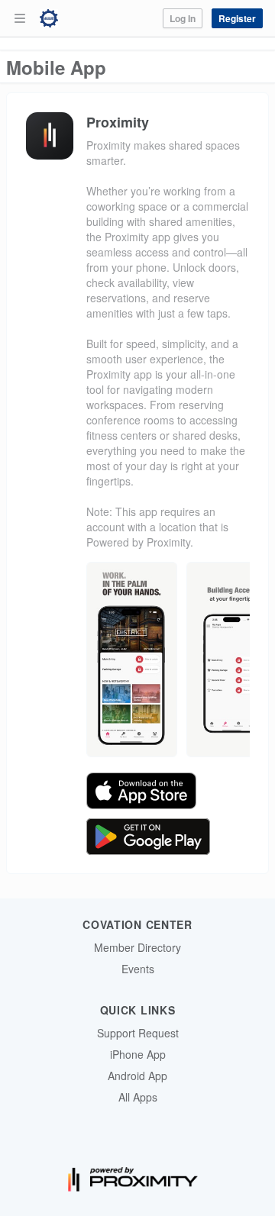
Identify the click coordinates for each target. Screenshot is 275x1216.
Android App (137, 1075)
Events (137, 968)
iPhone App (138, 1054)
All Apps (137, 1097)
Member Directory (137, 947)
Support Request (138, 1032)
